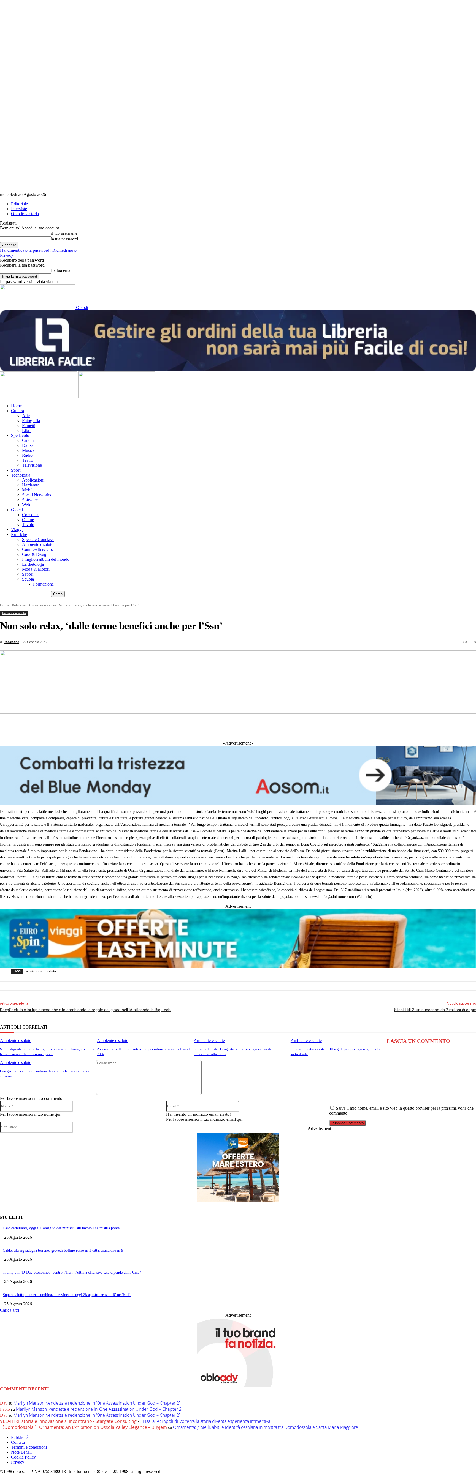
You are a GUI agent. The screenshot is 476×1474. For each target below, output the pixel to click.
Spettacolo (20, 435)
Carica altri (9, 1310)
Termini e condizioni (29, 1447)
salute (51, 971)
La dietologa (33, 564)
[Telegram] (230, 726)
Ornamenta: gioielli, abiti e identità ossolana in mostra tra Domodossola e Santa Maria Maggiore (265, 1427)
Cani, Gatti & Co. (37, 549)
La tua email (61, 270)
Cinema (29, 440)
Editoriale (19, 203)
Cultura (17, 410)
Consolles (30, 514)
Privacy (6, 255)
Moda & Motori (36, 569)
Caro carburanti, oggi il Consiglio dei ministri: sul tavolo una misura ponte (61, 1228)
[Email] (291, 726)
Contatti (18, 1442)
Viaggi (17, 529)
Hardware (30, 485)
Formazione (43, 584)
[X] (189, 726)
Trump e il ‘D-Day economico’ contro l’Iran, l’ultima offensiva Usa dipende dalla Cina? (72, 1272)
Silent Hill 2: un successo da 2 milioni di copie (435, 1009)
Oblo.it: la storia (25, 213)
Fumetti (28, 425)
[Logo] (39, 396)
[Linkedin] (210, 726)
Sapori (27, 574)
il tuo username (64, 233)
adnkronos (34, 971)
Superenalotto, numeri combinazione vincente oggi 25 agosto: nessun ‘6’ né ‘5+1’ (67, 1295)
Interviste (19, 208)
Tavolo (28, 524)
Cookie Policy (23, 1457)
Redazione (11, 642)
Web (26, 504)
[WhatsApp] (270, 726)
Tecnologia (20, 475)
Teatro (27, 460)
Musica (28, 450)
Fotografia (31, 420)
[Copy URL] (332, 726)
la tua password (64, 239)
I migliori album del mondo (45, 559)
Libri (26, 430)
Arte (26, 415)
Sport (15, 470)
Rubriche (19, 534)
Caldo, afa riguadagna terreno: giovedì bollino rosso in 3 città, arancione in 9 (63, 1250)
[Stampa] (311, 726)
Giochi (17, 509)
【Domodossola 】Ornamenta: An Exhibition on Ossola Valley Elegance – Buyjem (83, 1427)
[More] (352, 726)
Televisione (32, 465)
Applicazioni (33, 480)
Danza (27, 445)
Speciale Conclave (38, 539)
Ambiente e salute (37, 544)
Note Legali (21, 1452)
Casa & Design (35, 554)
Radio (27, 455)
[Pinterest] (250, 726)
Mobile (28, 490)
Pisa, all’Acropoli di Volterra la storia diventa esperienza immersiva (206, 1421)
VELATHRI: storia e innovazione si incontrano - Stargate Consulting (68, 1421)
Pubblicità (19, 1437)
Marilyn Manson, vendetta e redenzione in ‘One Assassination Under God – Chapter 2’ (96, 1403)
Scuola (28, 579)
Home (16, 405)
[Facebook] (169, 726)
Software (30, 499)
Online (28, 519)
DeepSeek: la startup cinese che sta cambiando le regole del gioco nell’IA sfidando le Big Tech (85, 1009)
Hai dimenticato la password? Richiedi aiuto (38, 250)
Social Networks (36, 495)
